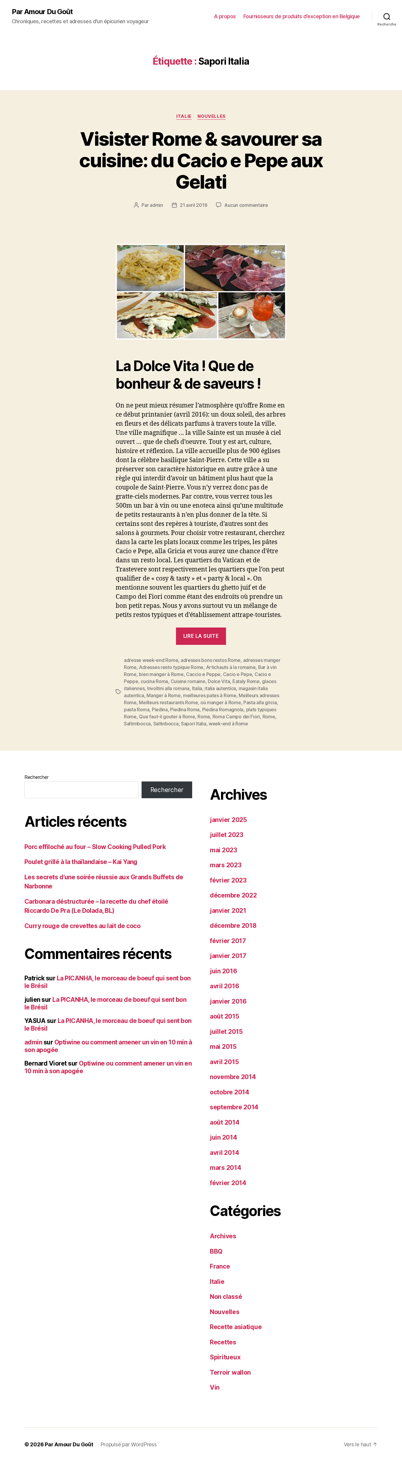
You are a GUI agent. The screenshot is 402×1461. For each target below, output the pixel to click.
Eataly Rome (246, 681)
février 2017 (228, 941)
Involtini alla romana (168, 688)
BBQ (216, 1251)
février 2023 (228, 880)
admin (156, 205)
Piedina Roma (185, 709)
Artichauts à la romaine (231, 667)
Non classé (226, 1296)
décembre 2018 (233, 925)
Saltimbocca (137, 724)
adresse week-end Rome (151, 660)
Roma (203, 716)
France (220, 1266)
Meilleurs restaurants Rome (168, 702)
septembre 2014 (234, 1107)
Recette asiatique (236, 1327)
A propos (225, 16)
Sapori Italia (193, 724)
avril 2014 (224, 1152)
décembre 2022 (233, 895)
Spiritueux (225, 1357)
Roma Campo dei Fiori (236, 716)
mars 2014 (225, 1167)
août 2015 (224, 1016)
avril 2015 (224, 1062)
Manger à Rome (164, 695)
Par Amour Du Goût (42, 11)
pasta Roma (136, 709)
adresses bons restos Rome (210, 660)
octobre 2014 (229, 1092)
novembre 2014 (233, 1077)
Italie (183, 116)
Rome (269, 716)
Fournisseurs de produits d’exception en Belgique (301, 16)
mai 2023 (223, 850)
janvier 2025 (228, 819)
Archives (223, 1236)
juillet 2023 (226, 834)
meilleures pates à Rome (209, 695)
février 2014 (228, 1183)
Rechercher (36, 777)
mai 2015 (223, 1046)
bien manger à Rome (161, 674)
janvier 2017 (228, 956)
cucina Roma (154, 681)
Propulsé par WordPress (128, 1444)
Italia (197, 688)
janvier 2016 (228, 1001)
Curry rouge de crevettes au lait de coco (82, 926)
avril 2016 (224, 986)
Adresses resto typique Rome (171, 667)
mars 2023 (226, 865)
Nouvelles (211, 116)
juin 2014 (223, 1137)
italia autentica (220, 688)
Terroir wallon (230, 1372)
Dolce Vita (219, 681)
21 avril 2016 (193, 205)
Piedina (160, 709)
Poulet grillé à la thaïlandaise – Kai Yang (80, 861)
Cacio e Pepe (237, 674)
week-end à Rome (228, 724)
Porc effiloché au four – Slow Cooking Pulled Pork (95, 847)
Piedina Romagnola (222, 709)
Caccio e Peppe (203, 674)
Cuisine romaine (188, 681)
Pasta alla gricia (260, 702)
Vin (215, 1387)
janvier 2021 (228, 910)
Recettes (223, 1342)
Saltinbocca (166, 724)
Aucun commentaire (246, 205)
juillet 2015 (226, 1031)
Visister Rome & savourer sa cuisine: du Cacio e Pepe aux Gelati (201, 160)
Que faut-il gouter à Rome (167, 716)
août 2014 (225, 1122)
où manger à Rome (220, 702)
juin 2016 (223, 971)
